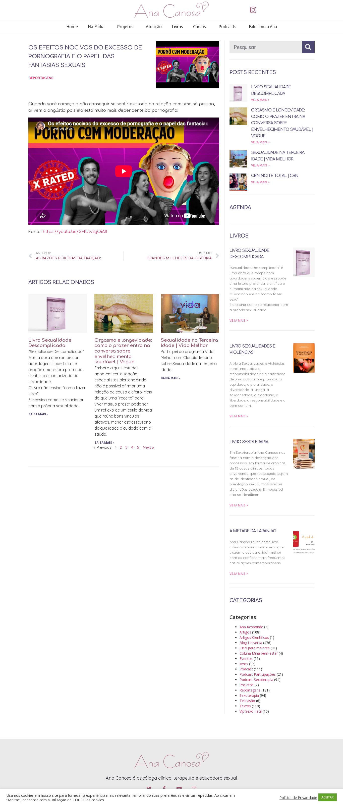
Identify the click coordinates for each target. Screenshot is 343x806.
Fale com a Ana (263, 26)
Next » (148, 447)
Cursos (199, 26)
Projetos (125, 26)
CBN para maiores (255, 648)
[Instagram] (253, 10)
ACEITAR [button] (327, 797)
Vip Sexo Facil (251, 711)
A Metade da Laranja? (253, 531)
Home (72, 26)
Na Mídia (96, 26)
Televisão (247, 700)
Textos (245, 706)
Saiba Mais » (38, 414)
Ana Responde (251, 626)
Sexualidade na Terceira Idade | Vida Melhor (189, 343)
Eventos (246, 658)
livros (244, 663)
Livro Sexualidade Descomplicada (49, 343)
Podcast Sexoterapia (256, 679)
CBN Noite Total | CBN (274, 176)
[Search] (308, 47)
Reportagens (40, 78)
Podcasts (227, 26)
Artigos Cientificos (254, 637)
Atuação (154, 26)
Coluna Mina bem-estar (259, 653)
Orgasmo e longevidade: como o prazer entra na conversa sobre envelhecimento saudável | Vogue (123, 351)
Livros (177, 26)
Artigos (245, 632)
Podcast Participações (258, 674)
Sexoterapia (249, 695)
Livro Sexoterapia (249, 442)
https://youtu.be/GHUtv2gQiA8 (75, 231)
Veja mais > (260, 100)
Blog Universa (251, 642)
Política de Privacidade (298, 797)
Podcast (246, 669)
